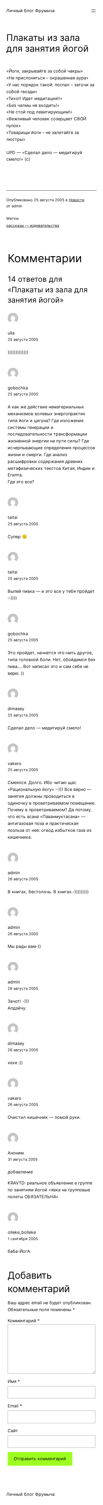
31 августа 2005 (23, 1159)
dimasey (16, 708)
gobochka (18, 387)
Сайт (13, 1430)
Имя (14, 1381)
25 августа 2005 (23, 339)
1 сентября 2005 (23, 1238)
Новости (76, 200)
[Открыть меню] (93, 11)
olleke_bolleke (22, 1232)
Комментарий (24, 1320)
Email (15, 1405)
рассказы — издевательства (32, 225)
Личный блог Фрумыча (30, 10)
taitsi (12, 517)
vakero (14, 763)
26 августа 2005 (23, 879)
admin (14, 872)
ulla (11, 333)
